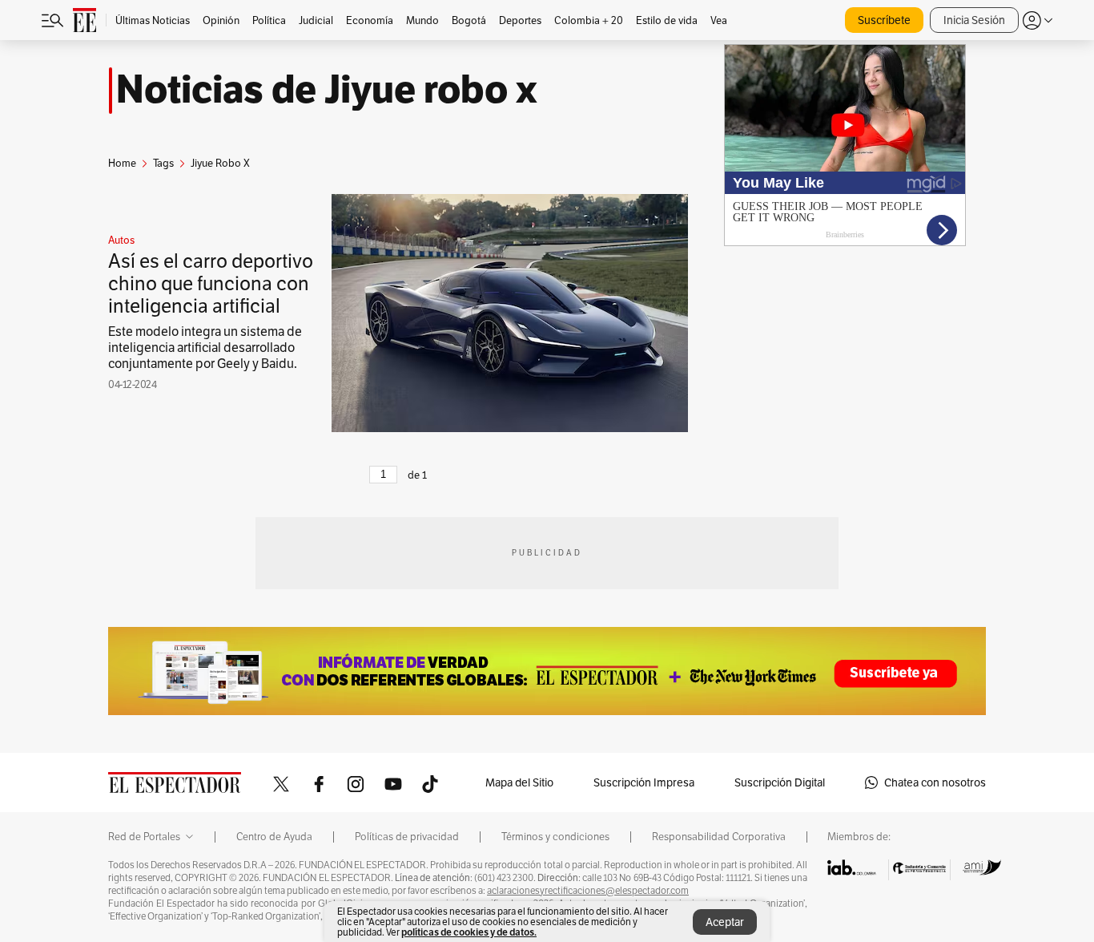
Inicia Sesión (974, 20)
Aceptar (725, 922)
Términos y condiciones (555, 837)
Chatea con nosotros (935, 782)
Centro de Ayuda (274, 837)
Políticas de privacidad (407, 837)
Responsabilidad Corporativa (719, 837)
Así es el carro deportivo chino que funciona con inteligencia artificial (210, 283)
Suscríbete (884, 20)
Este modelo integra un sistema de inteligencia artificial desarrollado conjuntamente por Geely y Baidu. (205, 347)
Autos (121, 240)
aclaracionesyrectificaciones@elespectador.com (588, 890)
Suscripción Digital (779, 782)
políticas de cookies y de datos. (469, 932)
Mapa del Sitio (519, 782)
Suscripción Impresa (643, 782)
